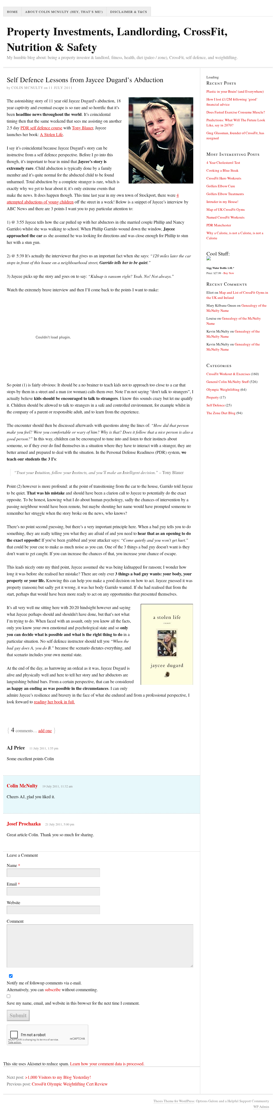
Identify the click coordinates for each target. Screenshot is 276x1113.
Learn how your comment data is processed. (107, 1063)
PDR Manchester (218, 225)
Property (212, 397)
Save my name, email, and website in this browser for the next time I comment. (73, 1003)
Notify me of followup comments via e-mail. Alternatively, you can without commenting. (52, 986)
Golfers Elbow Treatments (225, 193)
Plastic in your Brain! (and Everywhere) (235, 91)
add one (45, 730)
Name (13, 865)
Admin (261, 1106)
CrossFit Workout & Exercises (228, 373)
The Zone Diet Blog (221, 412)
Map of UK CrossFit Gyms (225, 209)
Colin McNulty (22, 785)
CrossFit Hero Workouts (223, 178)
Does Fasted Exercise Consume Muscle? (235, 112)
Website (13, 902)
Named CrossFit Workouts (225, 217)
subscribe (53, 989)
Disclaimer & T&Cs (128, 11)
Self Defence (215, 405)
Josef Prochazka (24, 823)
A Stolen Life (51, 134)
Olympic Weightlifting (223, 389)
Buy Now (228, 273)
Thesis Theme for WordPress (173, 1100)
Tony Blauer (82, 127)
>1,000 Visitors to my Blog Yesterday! (58, 1077)
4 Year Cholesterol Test (223, 162)
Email (13, 884)
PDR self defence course (41, 127)
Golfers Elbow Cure (220, 186)
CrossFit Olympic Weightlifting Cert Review (70, 1084)
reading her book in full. (54, 701)
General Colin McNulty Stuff (227, 381)
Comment (15, 921)
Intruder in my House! (222, 201)
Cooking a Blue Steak (222, 170)
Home (12, 11)
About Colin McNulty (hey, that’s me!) (64, 11)
